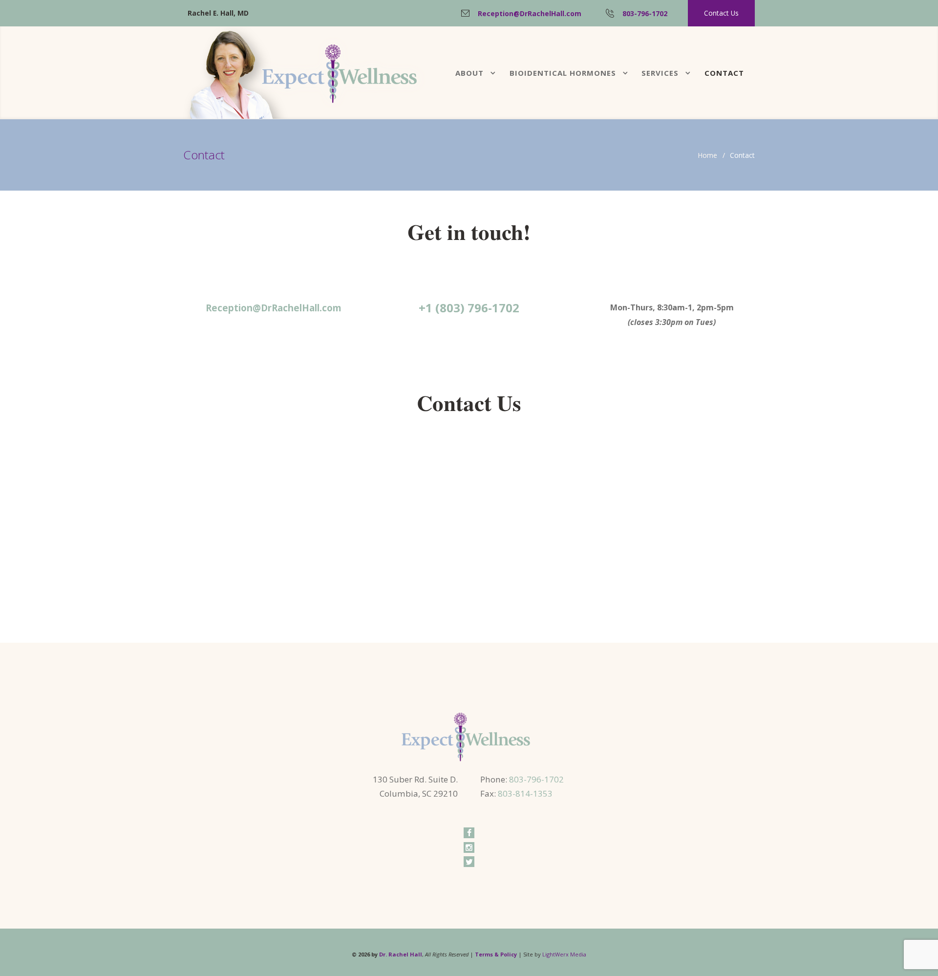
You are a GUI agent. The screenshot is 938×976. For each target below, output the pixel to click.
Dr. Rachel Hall (400, 954)
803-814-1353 (525, 793)
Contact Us (721, 13)
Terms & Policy (496, 954)
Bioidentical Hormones (563, 73)
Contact (724, 73)
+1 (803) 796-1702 (469, 308)
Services (660, 73)
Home (707, 155)
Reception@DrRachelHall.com (529, 13)
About (469, 73)
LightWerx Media (564, 954)
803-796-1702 (644, 13)
